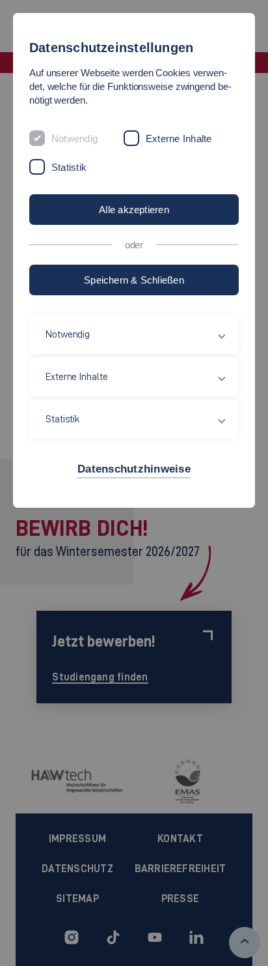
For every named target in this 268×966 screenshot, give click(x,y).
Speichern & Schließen (134, 279)
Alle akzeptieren (134, 209)
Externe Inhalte (178, 138)
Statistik (69, 167)
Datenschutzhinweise (134, 469)
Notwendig (74, 138)
